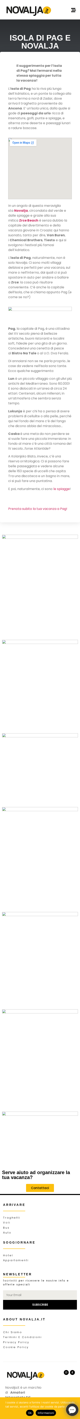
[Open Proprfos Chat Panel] (72, 1410)
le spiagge (61, 489)
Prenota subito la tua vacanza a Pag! (37, 508)
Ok (30, 1412)
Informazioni (46, 1412)
